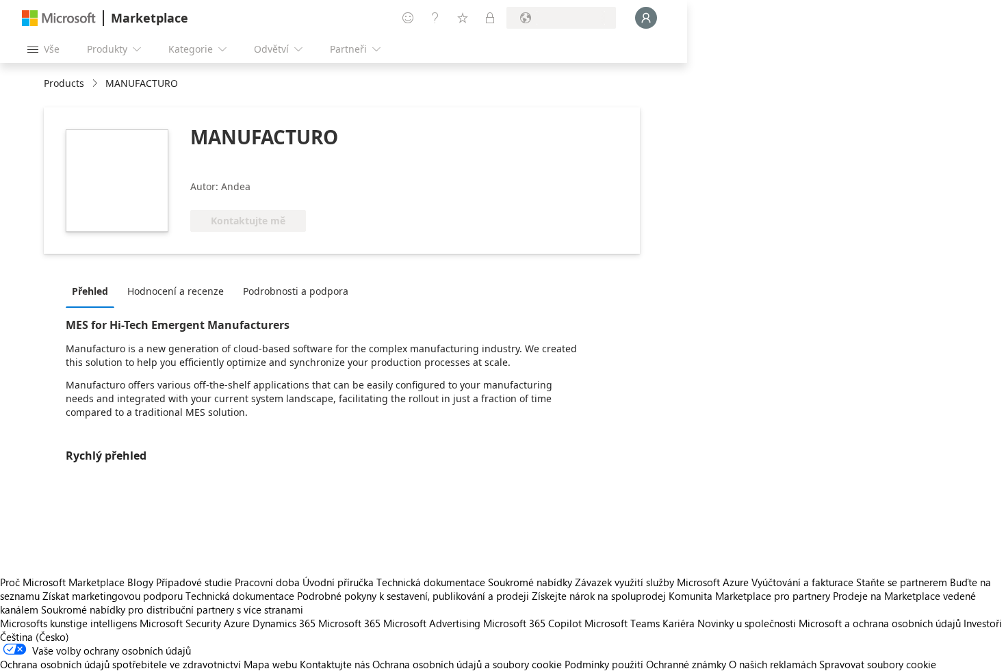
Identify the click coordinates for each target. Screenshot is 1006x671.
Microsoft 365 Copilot (532, 623)
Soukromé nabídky (530, 582)
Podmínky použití (604, 664)
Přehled (90, 291)
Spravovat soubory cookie (877, 664)
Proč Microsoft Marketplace (62, 582)
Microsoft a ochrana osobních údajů (880, 623)
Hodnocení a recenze (175, 291)
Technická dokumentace (430, 582)
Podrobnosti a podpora (295, 291)
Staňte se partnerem (901, 582)
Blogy (140, 582)
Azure (237, 623)
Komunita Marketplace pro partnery (749, 596)
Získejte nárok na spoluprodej (599, 596)
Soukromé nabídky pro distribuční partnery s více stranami (172, 609)
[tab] (93, 291)
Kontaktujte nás (335, 664)
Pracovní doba (267, 582)
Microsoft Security (180, 623)
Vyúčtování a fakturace (802, 582)
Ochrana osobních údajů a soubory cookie (467, 664)
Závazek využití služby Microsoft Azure (663, 582)
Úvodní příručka (338, 582)
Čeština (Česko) (34, 637)
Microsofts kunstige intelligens (68, 623)
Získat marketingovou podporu (112, 596)
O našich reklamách (772, 664)
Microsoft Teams (622, 623)
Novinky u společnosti (746, 623)
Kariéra (678, 623)
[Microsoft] (59, 18)
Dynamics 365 (284, 623)
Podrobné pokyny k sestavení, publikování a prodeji (413, 596)
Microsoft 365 (349, 623)
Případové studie (194, 582)
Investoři (983, 623)
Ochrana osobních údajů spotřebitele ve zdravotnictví (120, 664)
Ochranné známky (686, 664)
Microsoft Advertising (431, 623)
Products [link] (64, 83)
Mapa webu (270, 664)
